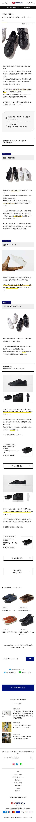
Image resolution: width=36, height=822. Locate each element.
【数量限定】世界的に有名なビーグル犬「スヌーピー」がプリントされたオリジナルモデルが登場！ (23, 714)
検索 (18, 771)
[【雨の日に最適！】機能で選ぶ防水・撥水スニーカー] (18, 44)
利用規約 (18, 788)
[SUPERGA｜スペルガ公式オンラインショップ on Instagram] (13, 764)
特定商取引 (18, 780)
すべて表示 (18, 703)
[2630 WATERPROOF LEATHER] (18, 388)
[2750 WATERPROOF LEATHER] (18, 488)
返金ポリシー (18, 791)
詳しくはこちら (17, 466)
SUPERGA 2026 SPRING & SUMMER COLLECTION (22, 726)
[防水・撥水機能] (18, 173)
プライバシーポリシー (18, 777)
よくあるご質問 (18, 782)
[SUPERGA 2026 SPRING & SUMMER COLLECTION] (6, 727)
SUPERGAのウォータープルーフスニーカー (18, 125)
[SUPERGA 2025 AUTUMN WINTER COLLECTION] (6, 738)
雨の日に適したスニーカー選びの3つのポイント (19, 118)
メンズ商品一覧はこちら (17, 571)
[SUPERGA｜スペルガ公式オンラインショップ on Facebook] (17, 764)
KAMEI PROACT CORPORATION (18, 797)
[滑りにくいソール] (18, 260)
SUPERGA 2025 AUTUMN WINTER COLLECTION (22, 737)
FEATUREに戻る (19, 687)
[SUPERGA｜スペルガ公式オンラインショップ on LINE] (21, 764)
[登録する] (31, 758)
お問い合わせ (18, 785)
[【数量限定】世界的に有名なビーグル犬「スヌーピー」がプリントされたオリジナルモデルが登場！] (6, 713)
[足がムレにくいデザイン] (18, 322)
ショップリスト (18, 774)
